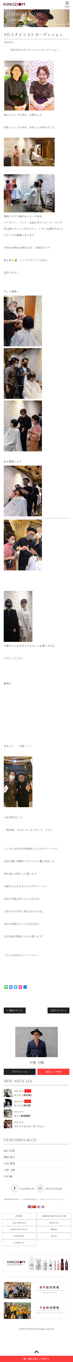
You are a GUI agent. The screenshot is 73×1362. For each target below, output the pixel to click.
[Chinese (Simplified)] (34, 1207)
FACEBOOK (27, 1189)
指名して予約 (53, 1072)
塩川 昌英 (9, 1150)
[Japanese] (43, 1207)
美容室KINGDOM (11, 1199)
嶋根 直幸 (9, 1157)
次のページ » (58, 1010)
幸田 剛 (8, 1176)
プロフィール (19, 1072)
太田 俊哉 (9, 1163)
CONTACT (19, 1242)
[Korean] (38, 1207)
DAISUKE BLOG (29, 1199)
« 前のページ (14, 1010)
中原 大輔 (9, 1170)
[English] (30, 1207)
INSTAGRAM (53, 1189)
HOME (19, 1216)
